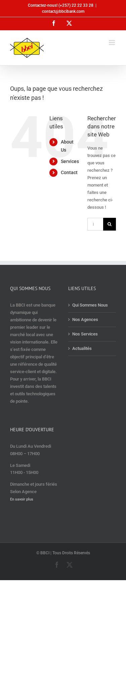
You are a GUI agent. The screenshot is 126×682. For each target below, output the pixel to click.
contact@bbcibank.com (63, 11)
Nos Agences (85, 319)
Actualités (82, 348)
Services (70, 161)
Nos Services (85, 333)
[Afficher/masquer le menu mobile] (112, 42)
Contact (69, 172)
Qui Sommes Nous (90, 305)
